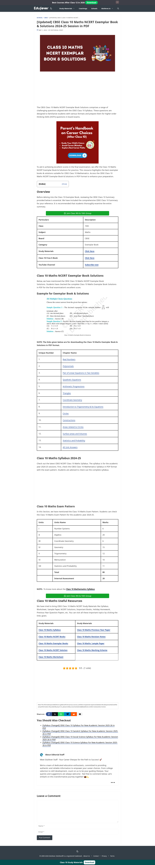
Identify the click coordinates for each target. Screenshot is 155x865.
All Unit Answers (70, 447)
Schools (94, 8)
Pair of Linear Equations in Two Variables (81, 373)
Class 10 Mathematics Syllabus (80, 589)
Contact (96, 856)
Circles (66, 413)
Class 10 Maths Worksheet (51, 657)
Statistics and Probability (74, 440)
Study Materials (65, 8)
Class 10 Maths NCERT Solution (53, 650)
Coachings (83, 8)
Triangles (67, 393)
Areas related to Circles (73, 427)
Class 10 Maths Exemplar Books (53, 643)
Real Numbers (69, 359)
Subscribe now (91, 264)
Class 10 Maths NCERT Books (52, 636)
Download (91, 2)
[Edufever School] (42, 8)
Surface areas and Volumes (75, 433)
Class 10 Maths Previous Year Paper (93, 630)
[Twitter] (55, 714)
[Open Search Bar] (118, 8)
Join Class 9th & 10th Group (79, 213)
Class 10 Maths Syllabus (50, 630)
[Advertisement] (77, 90)
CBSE (46, 18)
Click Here (89, 251)
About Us (86, 856)
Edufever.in (106, 8)
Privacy (104, 856)
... (113, 780)
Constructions (69, 420)
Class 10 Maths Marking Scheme (92, 650)
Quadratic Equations (72, 379)
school (40, 18)
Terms (112, 856)
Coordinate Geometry (72, 400)
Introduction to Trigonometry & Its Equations (83, 406)
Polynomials (68, 366)
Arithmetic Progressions (73, 386)
